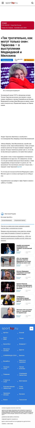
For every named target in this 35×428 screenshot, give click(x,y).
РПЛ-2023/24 (5, 25)
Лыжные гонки (6, 367)
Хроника (22, 394)
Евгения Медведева (7, 220)
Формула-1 (22, 344)
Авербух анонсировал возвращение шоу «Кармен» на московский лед (24, 248)
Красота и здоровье (22, 361)
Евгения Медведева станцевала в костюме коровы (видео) (23, 273)
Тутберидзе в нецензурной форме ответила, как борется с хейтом (23, 299)
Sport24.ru (9, 217)
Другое (21, 350)
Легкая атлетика (22, 367)
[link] (17, 76)
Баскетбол (6, 344)
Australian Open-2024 (20, 28)
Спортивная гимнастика (23, 374)
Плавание (6, 374)
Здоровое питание (6, 394)
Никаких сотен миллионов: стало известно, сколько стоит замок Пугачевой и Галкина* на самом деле (16, 232)
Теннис (21, 338)
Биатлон (21, 355)
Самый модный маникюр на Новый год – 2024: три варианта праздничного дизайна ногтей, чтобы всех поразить (16, 238)
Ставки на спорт (6, 381)
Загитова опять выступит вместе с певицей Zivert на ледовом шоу (24, 311)
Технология (23, 400)
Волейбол (6, 361)
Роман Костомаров (7, 28)
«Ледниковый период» (19, 220)
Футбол (5, 332)
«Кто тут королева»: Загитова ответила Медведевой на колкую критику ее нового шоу (23, 261)
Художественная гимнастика (7, 387)
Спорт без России (16, 25)
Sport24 (19, 167)
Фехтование (23, 381)
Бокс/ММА (5, 338)
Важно (5, 400)
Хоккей (21, 332)
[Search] (32, 3)
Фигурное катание (7, 60)
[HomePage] (14, 3)
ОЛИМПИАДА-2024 (7, 355)
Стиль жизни (21, 387)
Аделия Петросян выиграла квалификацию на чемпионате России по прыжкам (24, 286)
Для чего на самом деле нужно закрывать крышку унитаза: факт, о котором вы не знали (15, 227)
